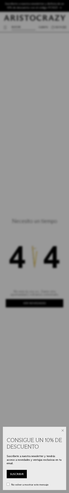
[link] (17, 474)
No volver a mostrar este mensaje (29, 484)
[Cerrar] (63, 430)
